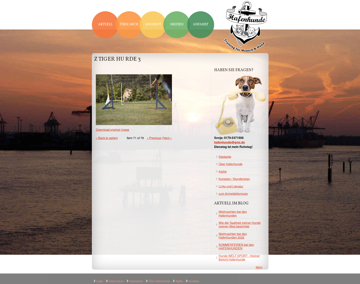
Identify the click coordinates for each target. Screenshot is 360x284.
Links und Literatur (231, 186)
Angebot (153, 24)
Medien (177, 24)
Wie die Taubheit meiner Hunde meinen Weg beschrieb (240, 224)
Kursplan (194, 281)
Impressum (136, 281)
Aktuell (105, 24)
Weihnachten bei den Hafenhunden (233, 213)
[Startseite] (245, 27)
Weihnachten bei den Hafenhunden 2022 (233, 236)
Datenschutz (116, 281)
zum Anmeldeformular (233, 193)
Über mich (129, 24)
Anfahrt (200, 24)
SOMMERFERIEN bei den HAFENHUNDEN (236, 246)
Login (99, 281)
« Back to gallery (107, 138)
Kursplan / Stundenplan (234, 179)
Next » (167, 138)
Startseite (225, 156)
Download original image (112, 129)
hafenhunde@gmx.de (229, 142)
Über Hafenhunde (230, 164)
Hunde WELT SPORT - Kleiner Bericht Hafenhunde (239, 257)
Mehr (259, 267)
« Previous (154, 138)
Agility (223, 171)
